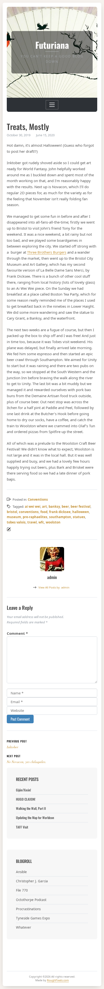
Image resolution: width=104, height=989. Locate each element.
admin (53, 587)
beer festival (80, 506)
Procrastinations (28, 909)
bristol (12, 512)
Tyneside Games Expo (33, 918)
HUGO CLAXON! (25, 799)
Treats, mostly (28, 126)
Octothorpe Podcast (31, 900)
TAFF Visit (22, 827)
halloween (80, 512)
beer (65, 506)
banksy (54, 506)
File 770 (22, 890)
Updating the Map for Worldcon (35, 817)
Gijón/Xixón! (23, 790)
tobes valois (16, 522)
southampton (60, 517)
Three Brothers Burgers (46, 252)
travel (32, 522)
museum (14, 517)
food (43, 512)
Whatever (23, 927)
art (44, 506)
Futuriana (52, 45)
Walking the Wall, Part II (31, 808)
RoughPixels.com (58, 980)
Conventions (38, 499)
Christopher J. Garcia (32, 881)
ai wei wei (32, 506)
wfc (41, 522)
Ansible (21, 872)
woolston (53, 522)
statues (79, 517)
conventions (29, 512)
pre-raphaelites (35, 517)
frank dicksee (60, 512)
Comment (17, 633)
